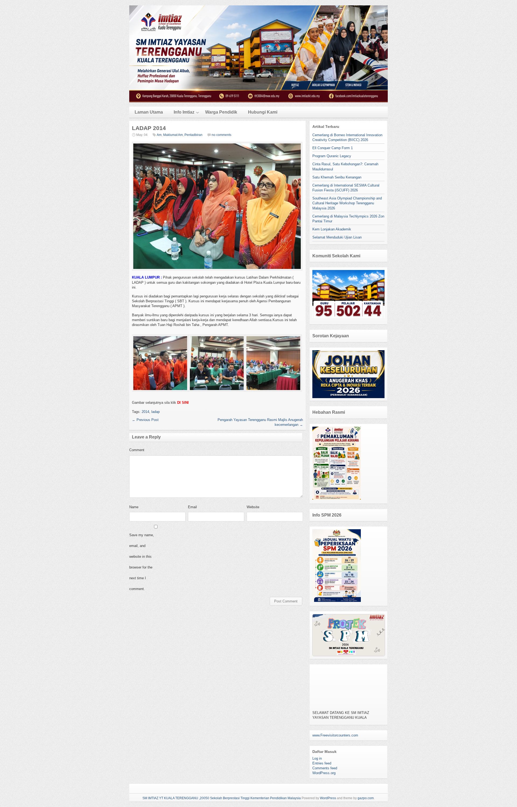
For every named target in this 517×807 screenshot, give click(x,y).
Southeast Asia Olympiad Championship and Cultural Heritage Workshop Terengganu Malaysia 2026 (347, 203)
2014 (145, 412)
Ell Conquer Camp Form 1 (332, 148)
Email (192, 507)
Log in (317, 758)
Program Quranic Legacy (331, 156)
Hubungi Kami (262, 112)
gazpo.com (366, 798)
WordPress (328, 798)
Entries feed (321, 763)
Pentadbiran (193, 135)
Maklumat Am (173, 135)
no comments (221, 135)
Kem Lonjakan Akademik (331, 229)
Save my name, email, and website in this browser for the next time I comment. (141, 562)
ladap (155, 412)
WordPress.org (324, 773)
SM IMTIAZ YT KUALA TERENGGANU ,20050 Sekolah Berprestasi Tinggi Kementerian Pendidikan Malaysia (221, 798)
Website (253, 507)
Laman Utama (149, 112)
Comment (136, 450)
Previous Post (145, 420)
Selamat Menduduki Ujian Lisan (337, 237)
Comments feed (324, 768)
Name (133, 507)
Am (159, 135)
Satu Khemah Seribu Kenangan (336, 177)
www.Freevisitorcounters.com (335, 735)
